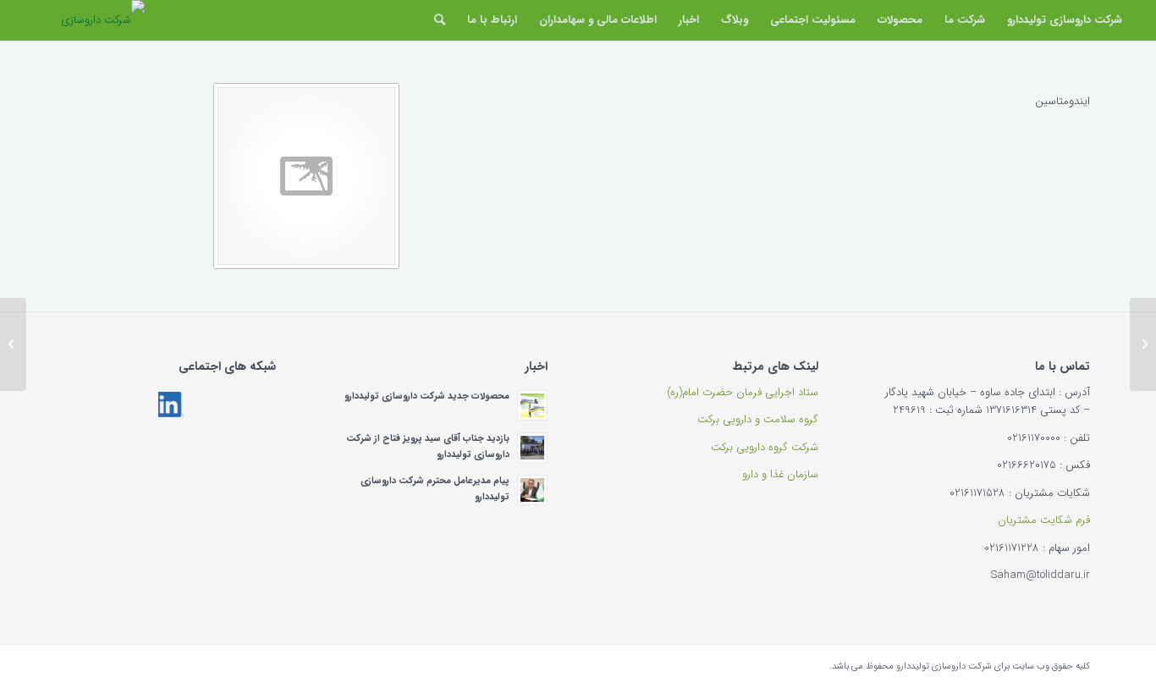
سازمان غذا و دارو (780, 474)
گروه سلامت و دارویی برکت (757, 419)
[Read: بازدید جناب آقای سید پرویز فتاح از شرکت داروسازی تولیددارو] (532, 447)
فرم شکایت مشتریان (1044, 520)
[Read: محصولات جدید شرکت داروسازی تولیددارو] (532, 405)
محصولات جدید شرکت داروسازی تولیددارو (426, 396)
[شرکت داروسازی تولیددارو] (84, 20)
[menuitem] (1064, 20)
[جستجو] (439, 20)
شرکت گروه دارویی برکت (764, 447)
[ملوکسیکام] (1143, 344)
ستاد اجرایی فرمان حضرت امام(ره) (742, 392)
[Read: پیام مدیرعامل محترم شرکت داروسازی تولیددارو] (532, 490)
